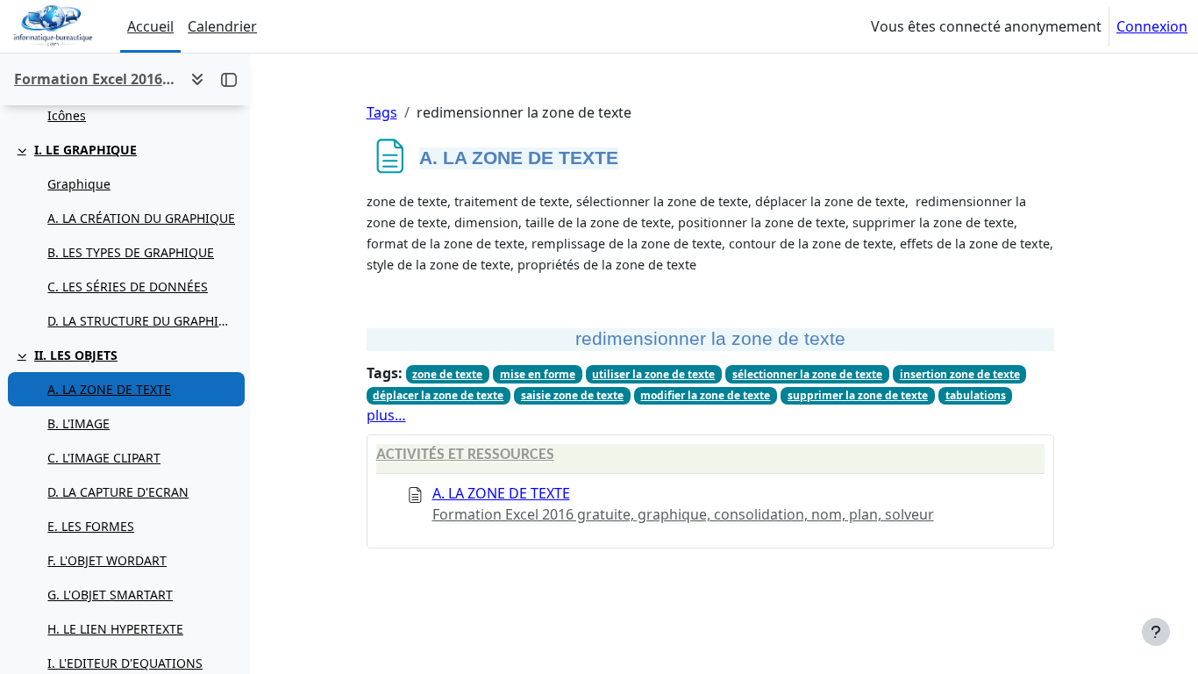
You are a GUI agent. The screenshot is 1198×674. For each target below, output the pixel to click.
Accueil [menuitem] (150, 26)
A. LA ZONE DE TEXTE (109, 389)
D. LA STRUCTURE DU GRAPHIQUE (141, 320)
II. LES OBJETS (76, 355)
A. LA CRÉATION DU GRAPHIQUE (141, 218)
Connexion (1151, 26)
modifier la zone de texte (705, 395)
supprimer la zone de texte (858, 395)
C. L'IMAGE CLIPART (103, 457)
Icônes (66, 115)
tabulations (975, 395)
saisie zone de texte (572, 395)
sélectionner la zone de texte (807, 374)
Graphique (79, 184)
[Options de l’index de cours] (197, 79)
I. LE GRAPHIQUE (85, 149)
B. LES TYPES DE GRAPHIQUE (130, 252)
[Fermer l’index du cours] (229, 79)
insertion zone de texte (960, 374)
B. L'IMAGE (78, 423)
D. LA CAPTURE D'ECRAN (118, 492)
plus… (386, 415)
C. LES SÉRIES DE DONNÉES (127, 286)
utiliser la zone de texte (653, 374)
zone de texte (447, 374)
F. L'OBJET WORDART (107, 560)
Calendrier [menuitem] (222, 26)
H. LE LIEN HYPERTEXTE (115, 628)
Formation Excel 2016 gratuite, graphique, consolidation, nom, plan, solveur (683, 514)
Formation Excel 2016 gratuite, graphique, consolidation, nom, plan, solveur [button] (95, 79)
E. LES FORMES (90, 526)
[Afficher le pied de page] (1156, 632)
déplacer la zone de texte (438, 395)
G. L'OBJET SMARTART (110, 594)
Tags (382, 112)
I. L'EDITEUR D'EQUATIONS (125, 663)
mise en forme (537, 374)
